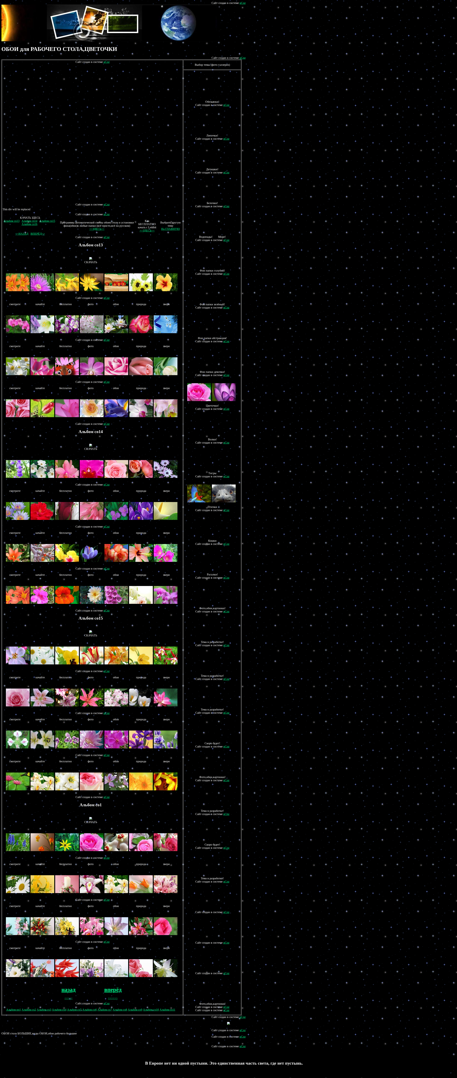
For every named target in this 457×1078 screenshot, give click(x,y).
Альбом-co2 (29, 1009)
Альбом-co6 (89, 1009)
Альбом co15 (47, 220)
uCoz (243, 2)
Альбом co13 (11, 220)
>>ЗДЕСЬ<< (96, 228)
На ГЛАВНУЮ (170, 228)
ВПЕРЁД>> (38, 233)
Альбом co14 (29, 220)
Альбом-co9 (135, 1009)
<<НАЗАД (21, 233)
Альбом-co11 (167, 1009)
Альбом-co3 (44, 1009)
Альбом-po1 (13, 1009)
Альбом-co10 (151, 1009)
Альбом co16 (29, 224)
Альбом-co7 (104, 1009)
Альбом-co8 (120, 1009)
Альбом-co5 (74, 1009)
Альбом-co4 (59, 1009)
